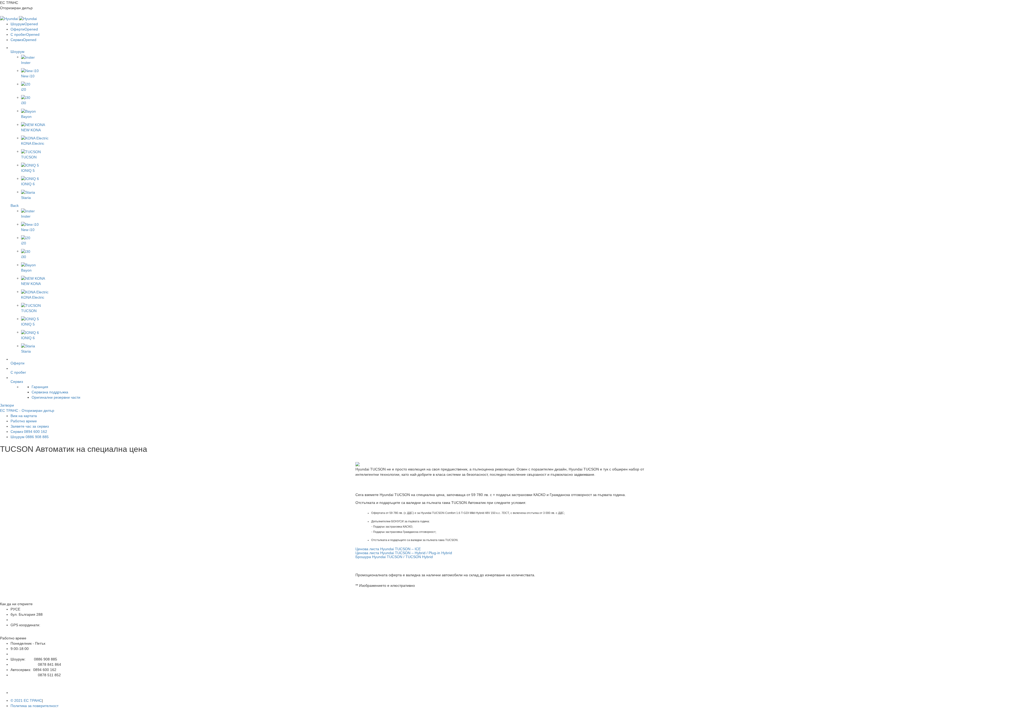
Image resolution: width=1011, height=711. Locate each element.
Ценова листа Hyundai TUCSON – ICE (388, 549)
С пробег (25, 34)
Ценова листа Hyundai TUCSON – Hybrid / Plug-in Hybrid (403, 553)
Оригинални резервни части (56, 397)
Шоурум (24, 24)
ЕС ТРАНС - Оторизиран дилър (27, 410)
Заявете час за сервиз (30, 426)
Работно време (24, 421)
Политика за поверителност (34, 706)
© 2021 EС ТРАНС (26, 700)
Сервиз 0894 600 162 (29, 431)
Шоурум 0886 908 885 (30, 437)
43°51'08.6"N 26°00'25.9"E (33, 630)
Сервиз (23, 40)
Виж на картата (24, 416)
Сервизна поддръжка (50, 392)
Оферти (24, 29)
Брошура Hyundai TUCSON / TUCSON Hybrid (394, 557)
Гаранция (40, 387)
